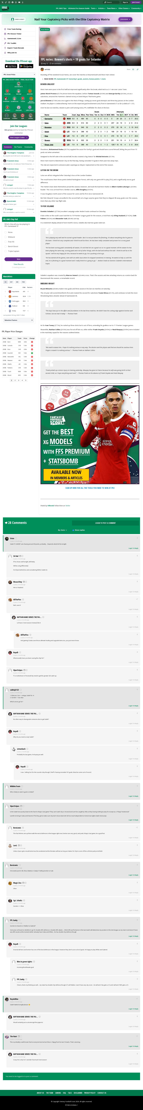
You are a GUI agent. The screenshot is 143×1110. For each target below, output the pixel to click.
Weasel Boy (17, 582)
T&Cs (70, 1093)
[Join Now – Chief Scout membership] (71, 19)
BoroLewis (17, 827)
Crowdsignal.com (18, 267)
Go (105, 2)
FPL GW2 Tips (61, 8)
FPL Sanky (13, 920)
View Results (19, 264)
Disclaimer (78, 1093)
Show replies (80, 530)
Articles (101, 8)
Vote (18, 259)
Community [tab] (28, 147)
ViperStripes (18, 670)
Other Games (123, 8)
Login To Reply (133, 548)
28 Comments (17, 522)
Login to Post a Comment (105, 523)
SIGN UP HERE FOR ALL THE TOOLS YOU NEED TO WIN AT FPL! (90, 488)
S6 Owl (15, 556)
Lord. (15, 845)
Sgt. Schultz (17, 900)
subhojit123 (14, 690)
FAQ (64, 1093)
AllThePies (17, 599)
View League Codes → (18, 137)
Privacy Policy (89, 1093)
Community (135, 8)
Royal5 (15, 652)
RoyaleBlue (14, 999)
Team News (111, 8)
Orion (12, 538)
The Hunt (13, 1036)
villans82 (51, 506)
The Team (49, 1093)
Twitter (67, 506)
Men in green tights (24, 961)
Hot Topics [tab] (18, 147)
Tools (93, 8)
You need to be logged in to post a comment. (22, 1076)
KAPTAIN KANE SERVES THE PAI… (29, 617)
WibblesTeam (15, 786)
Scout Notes (45, 29)
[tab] (5, 282)
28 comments (56, 64)
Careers (58, 1093)
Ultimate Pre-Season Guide (78, 8)
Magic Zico (17, 883)
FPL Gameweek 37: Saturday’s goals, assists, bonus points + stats (80, 79)
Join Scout (136, 2)
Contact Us (101, 1093)
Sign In (125, 2)
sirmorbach (21, 749)
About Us (40, 1093)
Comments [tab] (8, 147)
